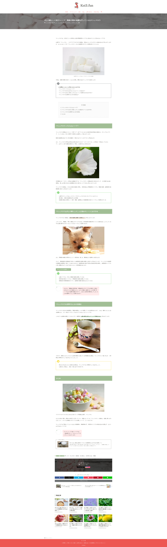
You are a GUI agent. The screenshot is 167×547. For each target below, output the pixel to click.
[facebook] (82, 540)
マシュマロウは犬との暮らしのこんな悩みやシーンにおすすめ (76, 109)
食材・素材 (51, 22)
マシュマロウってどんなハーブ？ (70, 107)
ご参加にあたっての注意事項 (88, 542)
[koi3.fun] (83, 5)
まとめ (63, 114)
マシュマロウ (60, 22)
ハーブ (47, 22)
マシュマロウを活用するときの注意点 (71, 111)
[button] (59, 477)
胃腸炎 (79, 22)
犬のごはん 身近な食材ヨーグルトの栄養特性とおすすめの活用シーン (85, 442)
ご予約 (68, 542)
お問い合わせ (79, 542)
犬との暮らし (69, 22)
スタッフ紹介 (73, 542)
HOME (64, 542)
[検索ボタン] (101, 11)
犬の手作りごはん (74, 22)
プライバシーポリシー (100, 542)
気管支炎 (64, 22)
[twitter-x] (83, 540)
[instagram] (85, 540)
